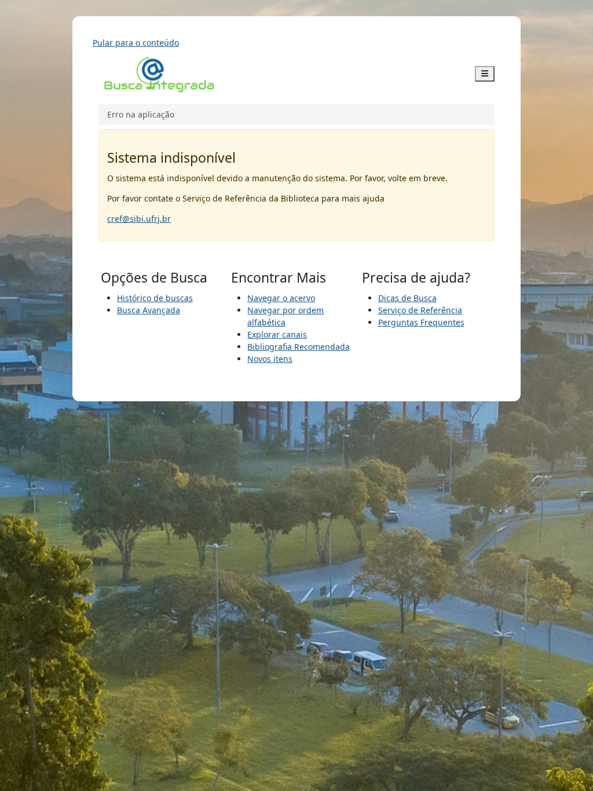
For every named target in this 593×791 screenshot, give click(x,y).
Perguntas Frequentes (421, 322)
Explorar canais (277, 334)
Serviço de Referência (420, 310)
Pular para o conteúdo (136, 42)
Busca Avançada (148, 310)
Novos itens (269, 358)
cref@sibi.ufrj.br (139, 218)
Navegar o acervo (281, 297)
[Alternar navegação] (485, 74)
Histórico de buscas (155, 297)
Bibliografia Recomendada (298, 346)
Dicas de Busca (407, 297)
